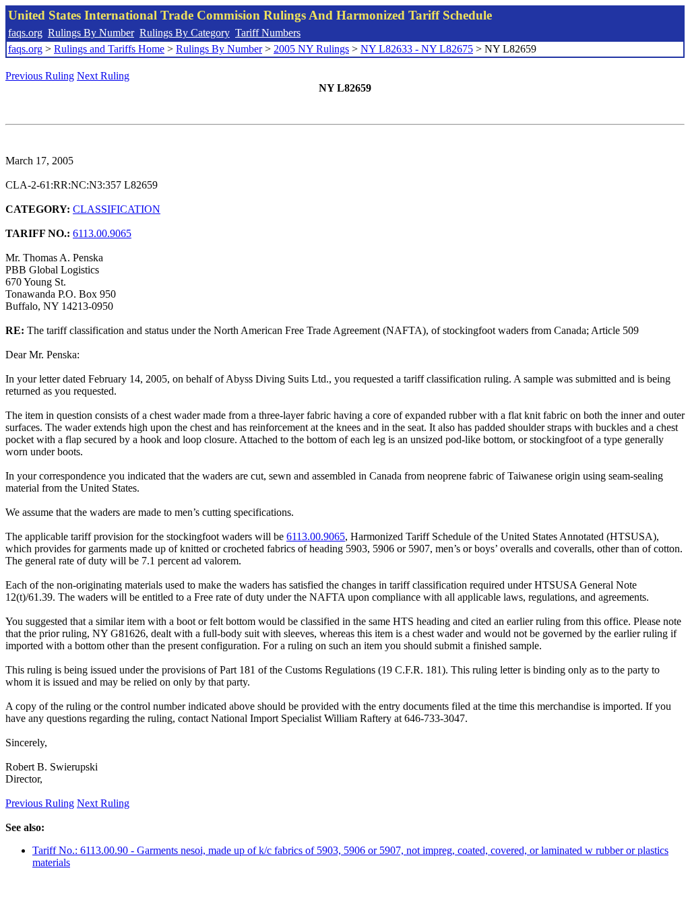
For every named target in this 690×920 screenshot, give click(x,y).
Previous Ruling (39, 75)
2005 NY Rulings (311, 49)
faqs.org (25, 32)
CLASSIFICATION (116, 209)
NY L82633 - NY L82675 (416, 49)
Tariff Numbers (268, 32)
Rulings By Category (184, 32)
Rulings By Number (91, 32)
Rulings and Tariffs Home (109, 49)
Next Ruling (103, 75)
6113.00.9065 (102, 233)
